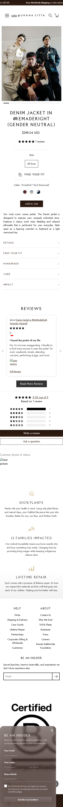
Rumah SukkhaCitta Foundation (45, 645)
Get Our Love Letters (28, 799)
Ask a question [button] (31, 441)
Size (31, 155)
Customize (17, 647)
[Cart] (57, 15)
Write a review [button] (31, 433)
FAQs (17, 615)
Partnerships (17, 634)
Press (45, 634)
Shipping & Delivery (17, 619)
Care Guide (17, 624)
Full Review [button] (15, 371)
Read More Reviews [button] (31, 384)
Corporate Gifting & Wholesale (17, 641)
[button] (50, 15)
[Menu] (7, 15)
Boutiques (46, 629)
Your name (9, 762)
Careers (45, 639)
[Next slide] (60, 351)
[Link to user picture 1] (14, 363)
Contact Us (45, 615)
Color (31, 185)
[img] (17, 328)
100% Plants (45, 624)
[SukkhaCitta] (31, 15)
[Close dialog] (52, 730)
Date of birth (10, 774)
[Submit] (56, 676)
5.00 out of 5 (40, 397)
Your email (9, 750)
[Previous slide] (2, 351)
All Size (31, 163)
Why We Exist (45, 619)
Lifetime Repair (17, 629)
